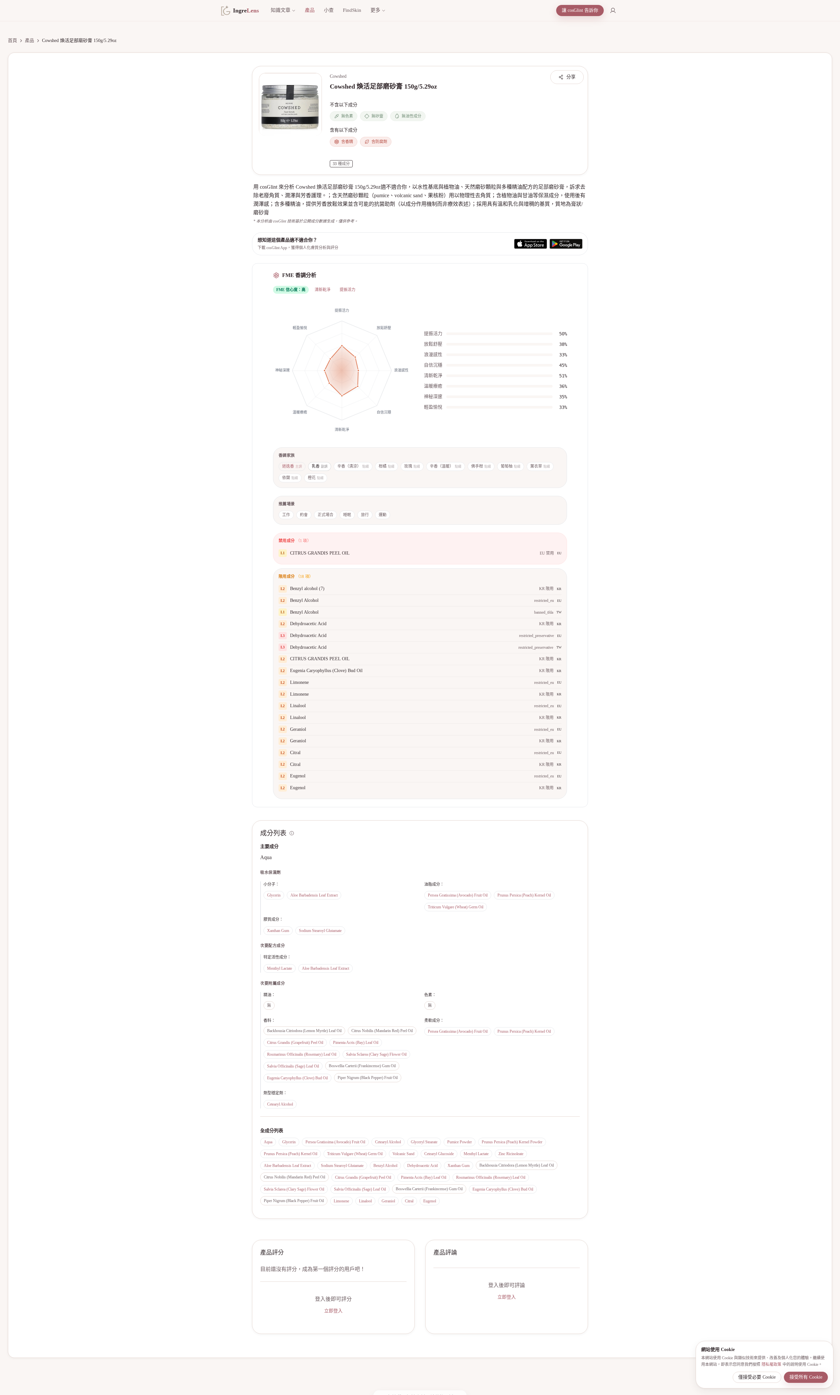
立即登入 (333, 1310)
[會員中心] (613, 10)
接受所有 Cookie (805, 1377)
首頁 (12, 40)
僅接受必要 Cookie (757, 1377)
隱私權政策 (771, 1364)
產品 (310, 10)
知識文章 (280, 10)
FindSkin (352, 10)
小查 (329, 10)
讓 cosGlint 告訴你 (580, 10)
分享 (571, 76)
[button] (290, 104)
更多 (375, 10)
